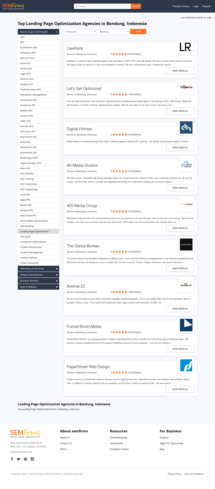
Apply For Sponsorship (171, 443)
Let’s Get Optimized (84, 88)
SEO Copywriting (29, 189)
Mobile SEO (26, 110)
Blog (162, 449)
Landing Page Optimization (34, 231)
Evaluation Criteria (119, 449)
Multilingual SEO (29, 157)
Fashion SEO (26, 126)
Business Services (29, 280)
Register (206, 6)
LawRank (75, 48)
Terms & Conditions (194, 474)
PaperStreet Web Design (88, 366)
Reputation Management (33, 94)
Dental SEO (26, 68)
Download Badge (118, 437)
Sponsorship (116, 443)
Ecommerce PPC (28, 99)
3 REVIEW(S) (134, 171)
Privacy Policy (174, 474)
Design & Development (31, 274)
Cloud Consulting (29, 262)
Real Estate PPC (28, 215)
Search (135, 6)
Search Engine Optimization (34, 32)
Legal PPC (25, 199)
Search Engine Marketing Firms (45, 474)
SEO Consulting (28, 184)
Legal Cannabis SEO (30, 163)
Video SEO (25, 120)
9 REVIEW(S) (134, 54)
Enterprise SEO (28, 52)
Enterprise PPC (28, 105)
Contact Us (66, 443)
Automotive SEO (28, 152)
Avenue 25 (76, 286)
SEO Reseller (27, 173)
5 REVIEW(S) (134, 211)
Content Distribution (31, 247)
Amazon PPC (26, 210)
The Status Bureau (83, 246)
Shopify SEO (26, 84)
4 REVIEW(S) (134, 251)
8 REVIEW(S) (134, 332)
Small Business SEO (30, 89)
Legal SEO (25, 73)
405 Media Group (82, 205)
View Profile (180, 71)
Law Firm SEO (27, 57)
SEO (22, 36)
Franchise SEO (27, 131)
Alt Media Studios (82, 165)
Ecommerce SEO (28, 47)
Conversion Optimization (33, 241)
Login (196, 6)
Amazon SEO (27, 115)
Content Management (31, 252)
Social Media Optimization (34, 220)
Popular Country (181, 6)
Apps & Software (28, 287)
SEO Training (27, 178)
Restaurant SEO (28, 147)
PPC (22, 42)
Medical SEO (26, 78)
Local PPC (25, 194)
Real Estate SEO (28, 136)
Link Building (27, 226)
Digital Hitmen (79, 128)
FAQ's (63, 449)
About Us (65, 437)
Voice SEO (25, 168)
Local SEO (25, 63)
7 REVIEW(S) (134, 94)
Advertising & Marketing (32, 268)
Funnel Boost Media (84, 326)
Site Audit (25, 236)
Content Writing (28, 257)
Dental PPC (26, 205)
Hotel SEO (25, 142)
